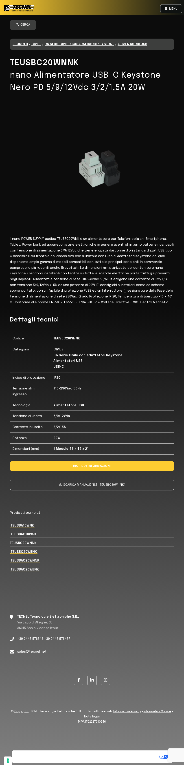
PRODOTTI (20, 44)
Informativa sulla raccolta (38, 756)
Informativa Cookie (157, 711)
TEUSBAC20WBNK (25, 569)
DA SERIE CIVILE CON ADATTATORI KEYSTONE (79, 44)
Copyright (21, 711)
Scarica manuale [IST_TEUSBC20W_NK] (94, 484)
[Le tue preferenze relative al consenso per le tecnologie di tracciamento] (8, 760)
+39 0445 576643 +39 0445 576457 (43, 638)
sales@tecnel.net (32, 651)
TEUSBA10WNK (22, 525)
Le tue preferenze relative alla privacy (111, 756)
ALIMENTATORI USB (132, 44)
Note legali (92, 716)
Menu (173, 8)
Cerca (25, 24)
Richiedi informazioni (92, 466)
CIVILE (36, 44)
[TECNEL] (19, 9)
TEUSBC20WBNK (24, 551)
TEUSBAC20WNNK (25, 560)
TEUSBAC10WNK (23, 534)
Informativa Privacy (127, 711)
